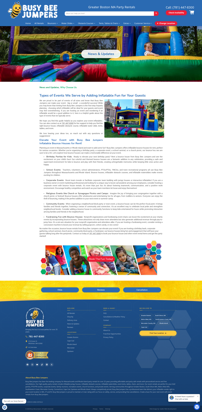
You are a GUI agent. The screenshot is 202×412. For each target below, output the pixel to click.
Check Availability (176, 13)
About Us (106, 330)
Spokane (70, 351)
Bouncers (52, 23)
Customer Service (142, 23)
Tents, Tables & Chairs (108, 23)
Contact (106, 320)
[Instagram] (32, 365)
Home (28, 23)
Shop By (70, 317)
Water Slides (66, 23)
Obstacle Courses (85, 23)
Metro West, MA (146, 319)
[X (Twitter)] (52, 365)
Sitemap (107, 409)
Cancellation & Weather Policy (114, 317)
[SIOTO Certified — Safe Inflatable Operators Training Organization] (37, 355)
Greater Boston (72, 337)
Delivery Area (72, 320)
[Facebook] (27, 365)
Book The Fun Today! (101, 259)
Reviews (101, 290)
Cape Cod (70, 341)
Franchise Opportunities (112, 334)
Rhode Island (72, 344)
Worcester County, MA (148, 323)
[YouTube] (37, 365)
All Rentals (39, 23)
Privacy (95, 409)
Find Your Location (157, 333)
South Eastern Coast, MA (163, 319)
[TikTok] (42, 365)
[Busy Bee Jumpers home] (34, 317)
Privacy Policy (108, 337)
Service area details (35, 402)
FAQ (104, 313)
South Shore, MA (160, 315)
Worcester (71, 348)
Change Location (167, 23)
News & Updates (73, 324)
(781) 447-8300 (183, 7)
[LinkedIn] (47, 365)
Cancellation (142, 290)
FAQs (60, 290)
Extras (126, 23)
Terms (101, 409)
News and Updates (49, 87)
